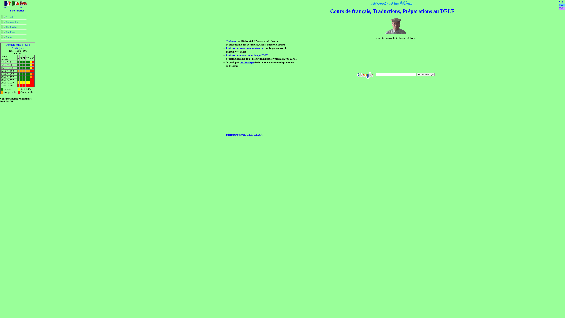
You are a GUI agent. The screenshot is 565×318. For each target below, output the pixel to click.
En (21, 7)
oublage (10, 32)
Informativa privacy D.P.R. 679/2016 (244, 135)
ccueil (9, 17)
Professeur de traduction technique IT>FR (247, 55)
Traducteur (231, 41)
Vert (561, 1)
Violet (562, 8)
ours (9, 37)
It (12, 7)
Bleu (561, 5)
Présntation (12, 22)
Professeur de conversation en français (245, 48)
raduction (11, 27)
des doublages (247, 62)
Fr (5, 7)
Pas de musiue (17, 10)
